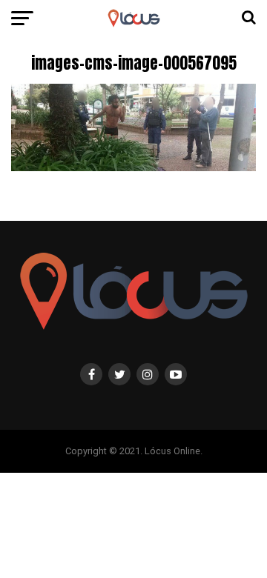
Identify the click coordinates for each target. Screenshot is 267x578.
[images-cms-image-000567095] (133, 167)
